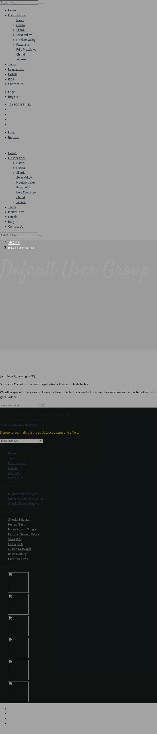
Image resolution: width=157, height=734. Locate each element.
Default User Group (21, 247)
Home (14, 242)
